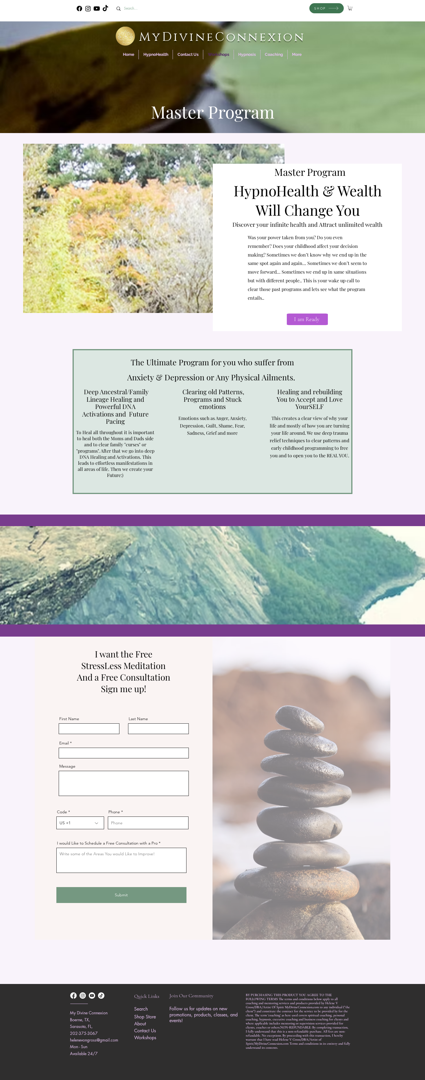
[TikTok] (105, 8)
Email (64, 743)
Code (62, 812)
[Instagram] (88, 8)
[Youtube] (96, 8)
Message (67, 766)
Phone (114, 812)
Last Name (138, 719)
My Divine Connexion (89, 1013)
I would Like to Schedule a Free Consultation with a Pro (107, 843)
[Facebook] (79, 8)
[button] (350, 8)
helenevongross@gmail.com (94, 1040)
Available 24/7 (84, 1053)
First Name (69, 719)
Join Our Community (191, 995)
